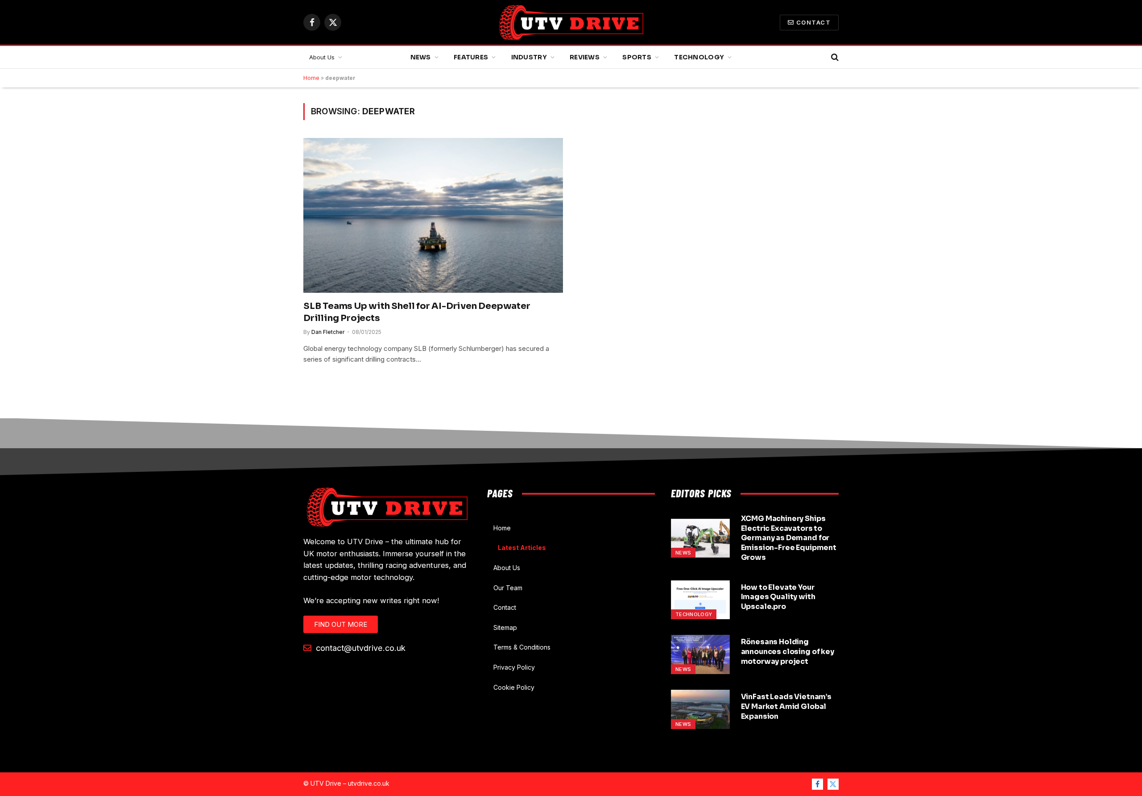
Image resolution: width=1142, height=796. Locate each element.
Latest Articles (522, 547)
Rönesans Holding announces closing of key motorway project (787, 651)
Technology (699, 57)
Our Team (507, 588)
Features (471, 57)
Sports (636, 57)
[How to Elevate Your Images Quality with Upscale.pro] (700, 600)
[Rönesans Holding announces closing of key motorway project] (700, 654)
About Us (322, 57)
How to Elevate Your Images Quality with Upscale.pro (778, 597)
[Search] (834, 57)
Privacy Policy (514, 667)
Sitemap (505, 627)
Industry (529, 57)
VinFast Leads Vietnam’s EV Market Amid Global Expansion (786, 706)
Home (311, 78)
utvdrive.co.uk (368, 783)
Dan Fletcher (328, 332)
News (420, 57)
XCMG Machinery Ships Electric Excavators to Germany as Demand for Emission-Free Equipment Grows (788, 538)
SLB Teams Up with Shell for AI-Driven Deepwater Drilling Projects (416, 312)
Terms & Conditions (521, 647)
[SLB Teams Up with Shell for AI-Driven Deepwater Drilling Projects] (433, 215)
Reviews (585, 57)
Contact (813, 22)
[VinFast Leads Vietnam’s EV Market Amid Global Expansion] (700, 709)
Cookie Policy (513, 687)
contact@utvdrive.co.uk (359, 648)
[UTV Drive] (571, 22)
